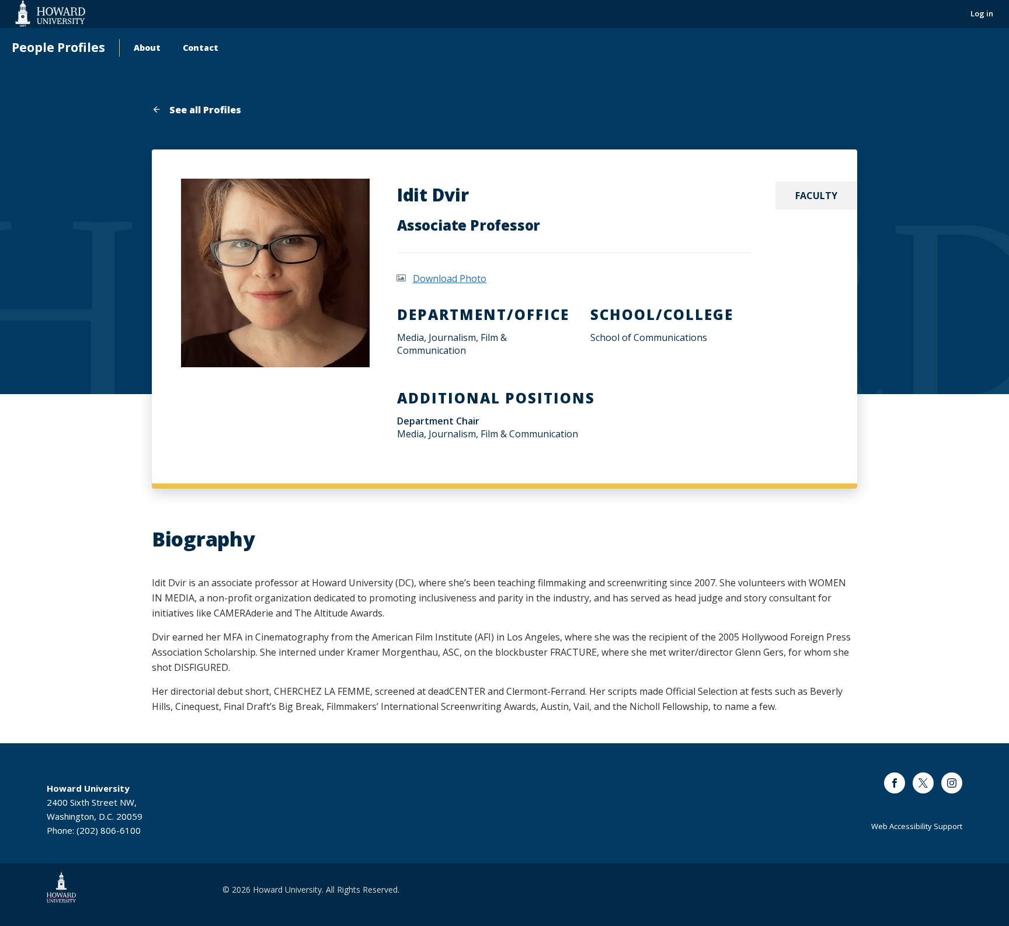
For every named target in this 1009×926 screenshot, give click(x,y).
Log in (981, 13)
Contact (200, 47)
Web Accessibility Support (916, 826)
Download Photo (449, 278)
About (147, 47)
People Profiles (58, 47)
